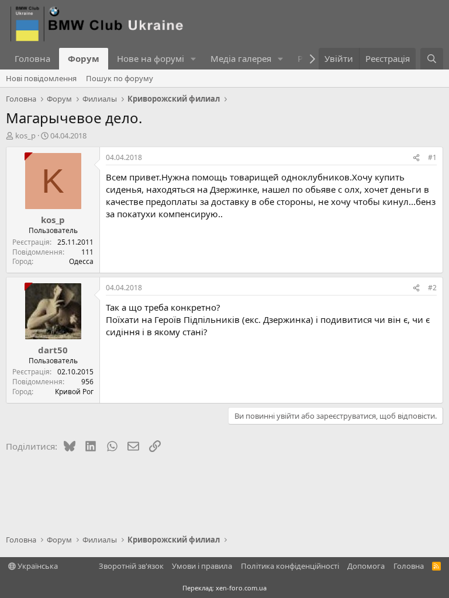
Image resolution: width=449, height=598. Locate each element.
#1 (432, 157)
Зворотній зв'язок (131, 566)
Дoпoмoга (366, 566)
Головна (32, 58)
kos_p (25, 135)
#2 (432, 288)
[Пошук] (431, 58)
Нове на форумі (150, 58)
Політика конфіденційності (290, 566)
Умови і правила (202, 566)
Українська (37, 566)
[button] (193, 58)
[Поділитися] (416, 158)
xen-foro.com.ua (241, 587)
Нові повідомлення (41, 78)
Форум (83, 58)
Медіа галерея (240, 58)
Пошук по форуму (119, 78)
